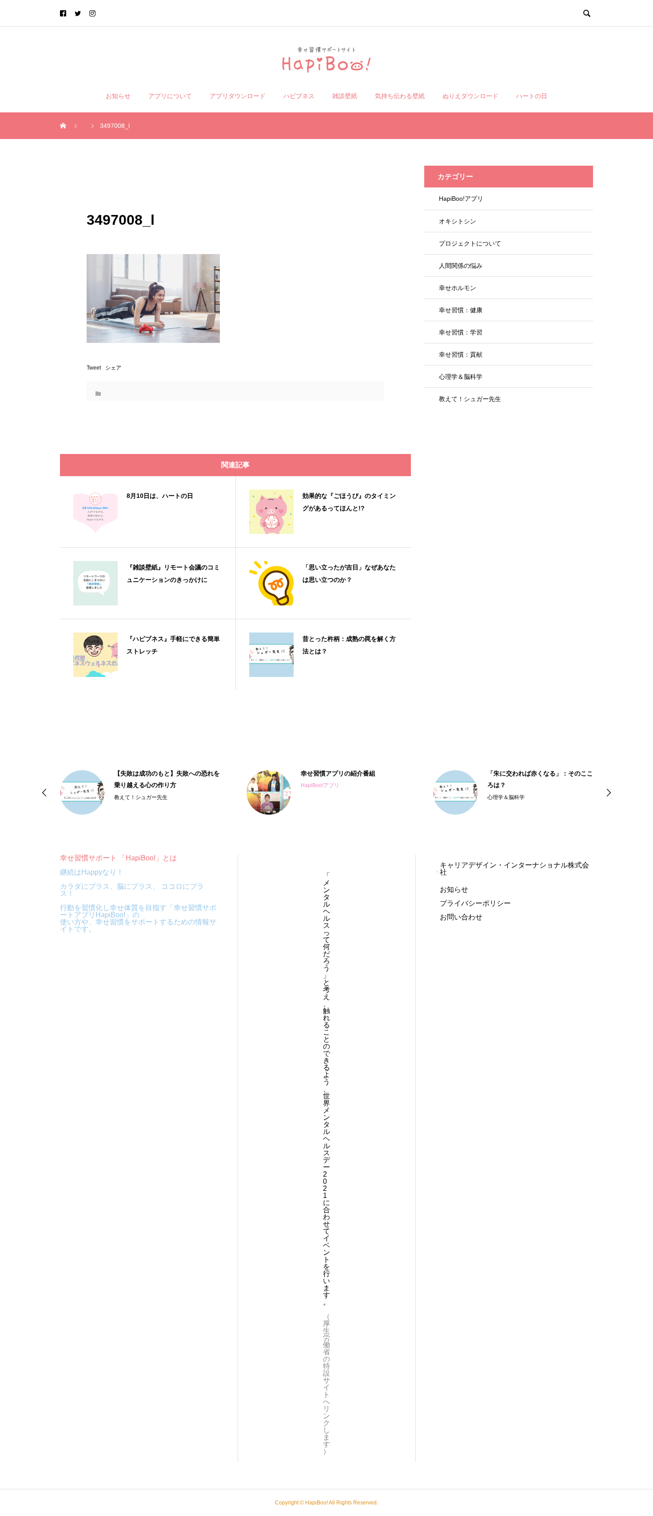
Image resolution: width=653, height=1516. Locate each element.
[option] (140, 792)
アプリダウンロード (238, 95)
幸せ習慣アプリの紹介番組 (338, 773)
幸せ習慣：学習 (460, 332)
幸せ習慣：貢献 (460, 354)
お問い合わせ (461, 917)
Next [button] (608, 792)
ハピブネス (299, 95)
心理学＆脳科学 (460, 376)
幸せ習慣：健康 (460, 310)
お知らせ (118, 95)
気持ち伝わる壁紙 (400, 95)
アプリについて (170, 95)
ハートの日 (531, 95)
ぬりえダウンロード (470, 95)
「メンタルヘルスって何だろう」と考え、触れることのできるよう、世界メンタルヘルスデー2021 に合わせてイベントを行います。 (326, 1089)
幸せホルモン (457, 287)
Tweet (94, 367)
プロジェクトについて (470, 243)
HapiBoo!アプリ (461, 198)
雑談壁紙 (344, 95)
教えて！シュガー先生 (470, 398)
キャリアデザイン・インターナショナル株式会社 (514, 868)
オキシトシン (457, 221)
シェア (113, 367)
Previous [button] (44, 792)
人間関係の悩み (460, 265)
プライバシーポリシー (475, 903)
